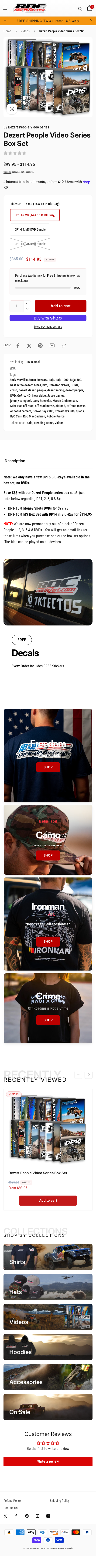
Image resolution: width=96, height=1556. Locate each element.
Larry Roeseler (42, 401)
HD (29, 395)
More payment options (48, 326)
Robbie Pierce (56, 416)
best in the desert (21, 385)
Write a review (48, 1461)
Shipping (7, 172)
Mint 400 (16, 406)
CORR (74, 385)
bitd (44, 385)
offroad (60, 406)
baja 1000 (62, 380)
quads (80, 411)
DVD (13, 395)
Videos (59, 423)
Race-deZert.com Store (39, 1548)
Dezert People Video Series (26, 127)
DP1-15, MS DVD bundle (30, 229)
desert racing (55, 390)
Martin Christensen (65, 401)
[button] (5, 8)
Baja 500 (75, 380)
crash (13, 390)
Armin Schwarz (37, 380)
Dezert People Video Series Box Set (37, 1173)
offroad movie (76, 406)
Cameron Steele (59, 385)
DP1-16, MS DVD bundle (30, 244)
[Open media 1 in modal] (48, 77)
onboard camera (20, 411)
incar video (39, 395)
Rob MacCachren (34, 416)
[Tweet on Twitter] (29, 345)
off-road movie (44, 406)
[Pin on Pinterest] (40, 345)
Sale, (30, 423)
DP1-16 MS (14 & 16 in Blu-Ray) (34, 215)
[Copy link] (64, 345)
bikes (37, 385)
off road (28, 406)
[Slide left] (5, 21)
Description (15, 460)
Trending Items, (44, 423)
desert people (37, 390)
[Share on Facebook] (18, 345)
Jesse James (55, 395)
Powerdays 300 (65, 411)
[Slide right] (91, 21)
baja (51, 380)
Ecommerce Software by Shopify (60, 1548)
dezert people (74, 390)
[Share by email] (52, 345)
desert (23, 390)
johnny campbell (20, 401)
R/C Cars (16, 416)
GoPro (21, 395)
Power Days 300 (43, 411)
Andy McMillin (19, 380)
